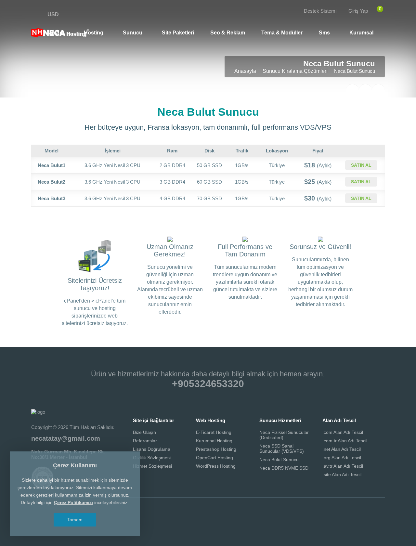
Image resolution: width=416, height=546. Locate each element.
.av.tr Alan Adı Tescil (342, 466)
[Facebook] (38, 15)
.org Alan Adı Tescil (341, 457)
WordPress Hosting (216, 466)
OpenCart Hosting (214, 457)
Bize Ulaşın (144, 432)
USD (53, 14)
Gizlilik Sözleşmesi (152, 457)
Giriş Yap (358, 11)
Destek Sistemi (320, 11)
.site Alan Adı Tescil (341, 474)
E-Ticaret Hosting (213, 432)
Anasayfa (245, 71)
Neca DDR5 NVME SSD (283, 468)
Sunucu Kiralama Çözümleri (295, 71)
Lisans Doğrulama (151, 449)
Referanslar (145, 440)
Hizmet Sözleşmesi (152, 466)
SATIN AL (361, 165)
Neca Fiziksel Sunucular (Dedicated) (284, 435)
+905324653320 (208, 383)
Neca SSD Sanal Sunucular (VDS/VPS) (281, 448)
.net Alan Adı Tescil (341, 449)
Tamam (75, 519)
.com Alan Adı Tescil (342, 432)
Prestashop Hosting (216, 449)
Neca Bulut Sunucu (279, 459)
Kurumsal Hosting (214, 440)
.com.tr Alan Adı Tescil (344, 440)
